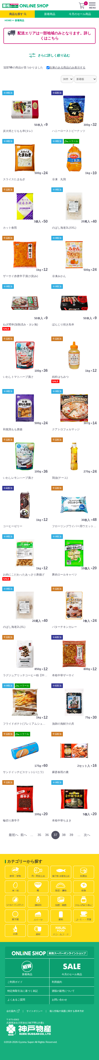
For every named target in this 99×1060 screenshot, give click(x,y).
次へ (87, 835)
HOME (8, 20)
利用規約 (57, 981)
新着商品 (49, 14)
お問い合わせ (59, 999)
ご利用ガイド (15, 981)
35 (39, 835)
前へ (23, 835)
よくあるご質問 (16, 999)
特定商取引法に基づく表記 (22, 990)
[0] (81, 5)
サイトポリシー (34, 1011)
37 (55, 835)
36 (47, 835)
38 (64, 835)
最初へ (13, 835)
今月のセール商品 (80, 14)
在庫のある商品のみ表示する (67, 67)
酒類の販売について (63, 990)
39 (71, 835)
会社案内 (11, 1011)
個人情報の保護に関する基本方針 (67, 1011)
